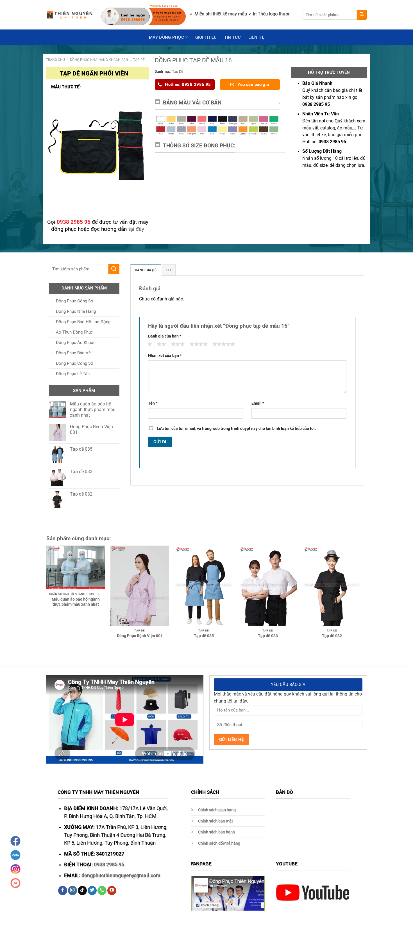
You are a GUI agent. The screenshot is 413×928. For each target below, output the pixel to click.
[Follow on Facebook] (62, 890)
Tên (152, 403)
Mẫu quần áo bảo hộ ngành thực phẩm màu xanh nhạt (76, 601)
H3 (168, 270)
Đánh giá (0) (145, 270)
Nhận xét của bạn (164, 355)
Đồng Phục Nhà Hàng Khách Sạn (99, 60)
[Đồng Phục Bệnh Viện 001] (139, 586)
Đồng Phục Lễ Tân (73, 373)
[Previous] (40, 581)
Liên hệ (256, 37)
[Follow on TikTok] (82, 890)
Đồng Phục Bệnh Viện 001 (140, 635)
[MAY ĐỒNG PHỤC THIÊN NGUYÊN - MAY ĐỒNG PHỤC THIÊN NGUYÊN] (69, 15)
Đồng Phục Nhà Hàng (76, 311)
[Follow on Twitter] (92, 890)
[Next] (367, 581)
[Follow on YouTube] (111, 890)
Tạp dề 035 (204, 635)
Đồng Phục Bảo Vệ (73, 352)
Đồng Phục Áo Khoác (76, 342)
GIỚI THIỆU (206, 37)
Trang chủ (55, 60)
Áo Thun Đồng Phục (74, 332)
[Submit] (362, 15)
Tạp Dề (139, 60)
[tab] (145, 270)
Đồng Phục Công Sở (74, 301)
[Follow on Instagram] (72, 890)
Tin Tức (232, 37)
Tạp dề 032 (332, 635)
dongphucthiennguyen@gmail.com (120, 875)
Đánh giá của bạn (164, 336)
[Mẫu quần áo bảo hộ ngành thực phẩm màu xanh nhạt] (75, 567)
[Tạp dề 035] (203, 586)
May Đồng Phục (166, 37)
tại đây (136, 229)
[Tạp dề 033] (268, 586)
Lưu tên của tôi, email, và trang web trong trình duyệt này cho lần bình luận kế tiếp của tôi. (236, 428)
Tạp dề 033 (268, 635)
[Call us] (101, 890)
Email (257, 403)
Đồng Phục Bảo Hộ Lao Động (83, 321)
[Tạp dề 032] (332, 586)
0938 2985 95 (109, 864)
